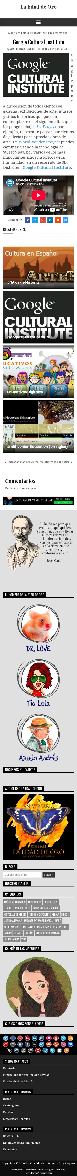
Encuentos (10, 1149)
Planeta (18, 933)
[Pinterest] (27, 1038)
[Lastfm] (5, 1044)
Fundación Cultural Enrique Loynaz (26, 1074)
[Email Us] (59, 1050)
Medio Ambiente (12, 927)
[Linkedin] (34, 1038)
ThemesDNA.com (33, 1169)
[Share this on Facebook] (35, 220)
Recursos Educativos (55, 33)
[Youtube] (56, 1038)
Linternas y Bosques (16, 1118)
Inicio (42, 461)
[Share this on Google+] (43, 220)
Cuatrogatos (11, 1105)
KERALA (55, 914)
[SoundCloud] (70, 1038)
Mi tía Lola (29, 927)
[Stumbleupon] (49, 1044)
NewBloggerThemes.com (38, 1173)
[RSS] (66, 1050)
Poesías (29, 933)
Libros (65, 914)
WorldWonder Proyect (40, 141)
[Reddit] (56, 1044)
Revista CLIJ (11, 1136)
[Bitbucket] (20, 1044)
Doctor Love (51, 902)
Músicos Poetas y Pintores (26, 33)
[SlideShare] (45, 1050)
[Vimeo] (63, 1038)
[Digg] (34, 1044)
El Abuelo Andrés (13, 908)
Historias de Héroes (15, 914)
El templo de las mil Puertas (21, 1142)
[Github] (13, 1044)
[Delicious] (41, 1044)
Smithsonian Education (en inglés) (37, 446)
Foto (27, 908)
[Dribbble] (63, 1044)
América (8, 902)
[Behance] (70, 1044)
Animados (20, 902)
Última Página (11, 939)
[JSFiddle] (16, 1050)
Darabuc (8, 1112)
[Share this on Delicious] (65, 220)
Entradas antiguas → (59, 461)
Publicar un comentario (54, 49)
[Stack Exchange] (30, 1050)
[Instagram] (41, 1038)
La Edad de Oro (38, 6)
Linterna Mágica (13, 920)
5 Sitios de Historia (23, 282)
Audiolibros (34, 902)
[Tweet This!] (27, 220)
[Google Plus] (20, 1038)
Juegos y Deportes (39, 914)
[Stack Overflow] (23, 1050)
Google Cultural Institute (38, 42)
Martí (58, 920)
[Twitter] (5, 1038)
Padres (8, 933)
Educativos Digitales (25, 391)
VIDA (23, 939)
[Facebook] (13, 1038)
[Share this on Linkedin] (50, 220)
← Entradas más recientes (21, 461)
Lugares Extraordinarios (38, 920)
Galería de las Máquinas (46, 908)
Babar (7, 1098)
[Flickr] (49, 1038)
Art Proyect (46, 126)
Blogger (70, 1163)
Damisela (9, 1068)
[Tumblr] (27, 1044)
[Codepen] (9, 1050)
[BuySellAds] (38, 1050)
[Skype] (52, 1050)
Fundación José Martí (17, 1081)
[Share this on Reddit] (58, 220)
